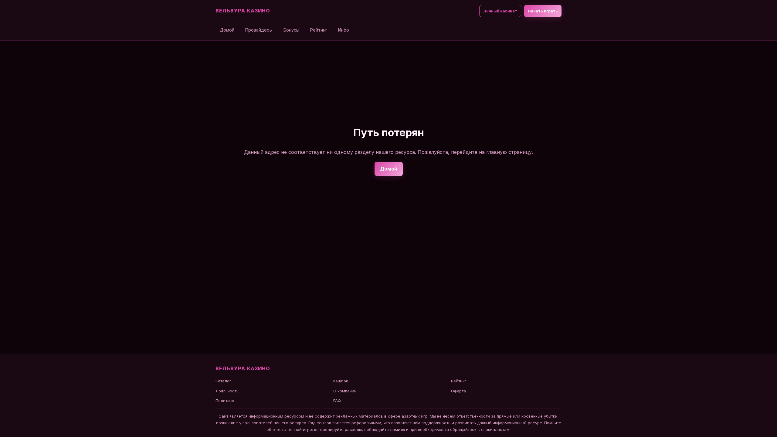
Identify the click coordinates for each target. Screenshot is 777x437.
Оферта (458, 390)
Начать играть (543, 10)
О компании (345, 390)
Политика (224, 400)
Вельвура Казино (242, 11)
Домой (227, 29)
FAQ (337, 400)
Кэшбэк (340, 380)
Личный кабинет (500, 10)
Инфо (343, 29)
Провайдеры (259, 29)
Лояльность (227, 390)
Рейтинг (318, 29)
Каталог (223, 380)
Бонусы (291, 29)
